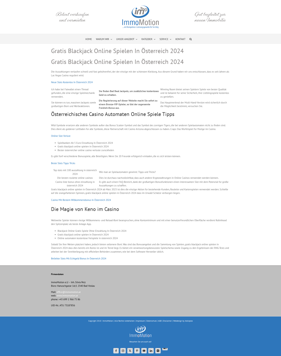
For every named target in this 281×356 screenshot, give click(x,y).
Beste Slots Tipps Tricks (63, 163)
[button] (190, 39)
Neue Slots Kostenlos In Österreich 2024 (72, 82)
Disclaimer (167, 321)
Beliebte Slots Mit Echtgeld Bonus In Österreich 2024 (78, 258)
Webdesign (177, 321)
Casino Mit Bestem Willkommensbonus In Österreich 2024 (81, 200)
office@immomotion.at (69, 292)
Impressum (140, 321)
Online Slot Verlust (60, 135)
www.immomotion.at (67, 295)
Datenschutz (151, 321)
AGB (159, 321)
